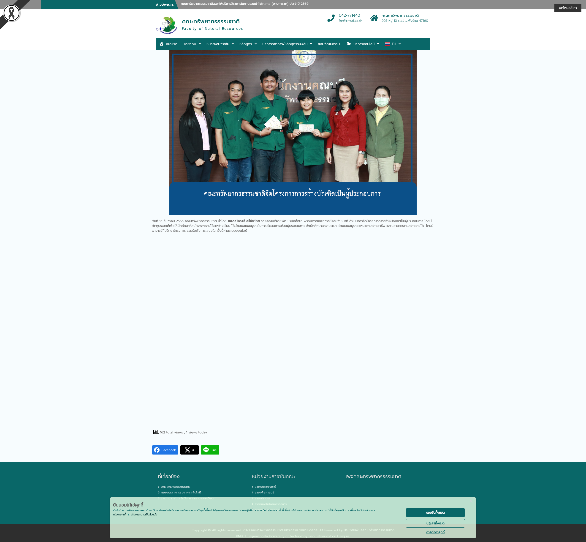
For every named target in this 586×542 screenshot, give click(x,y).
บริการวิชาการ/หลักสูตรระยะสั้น (284, 43)
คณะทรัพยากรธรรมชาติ (211, 21)
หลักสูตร (245, 43)
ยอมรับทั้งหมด (435, 512)
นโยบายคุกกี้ (119, 514)
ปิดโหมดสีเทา (568, 7)
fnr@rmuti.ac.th (350, 20)
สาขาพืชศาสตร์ (265, 492)
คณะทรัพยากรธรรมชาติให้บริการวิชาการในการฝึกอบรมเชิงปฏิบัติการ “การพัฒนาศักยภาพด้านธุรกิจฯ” (249, 5)
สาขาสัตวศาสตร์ (265, 487)
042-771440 (349, 15)
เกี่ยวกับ (190, 43)
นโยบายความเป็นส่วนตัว (144, 514)
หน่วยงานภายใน (217, 43)
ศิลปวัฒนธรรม (329, 43)
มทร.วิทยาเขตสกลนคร (176, 487)
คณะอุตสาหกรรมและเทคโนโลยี (181, 492)
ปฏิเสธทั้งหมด (435, 523)
